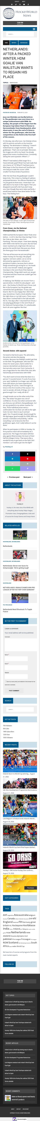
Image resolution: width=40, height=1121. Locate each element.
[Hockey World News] (20, 13)
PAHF (26, 936)
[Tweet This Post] (27, 454)
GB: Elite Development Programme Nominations (20, 790)
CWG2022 (21, 919)
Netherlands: (7, 546)
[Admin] (8, 1099)
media (29, 929)
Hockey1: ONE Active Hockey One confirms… (18, 870)
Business (5, 919)
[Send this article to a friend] (12, 463)
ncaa (8, 932)
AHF (5, 914)
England (8, 922)
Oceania (13, 936)
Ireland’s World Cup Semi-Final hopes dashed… (19, 847)
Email (6, 663)
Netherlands (14, 82)
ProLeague (8, 605)
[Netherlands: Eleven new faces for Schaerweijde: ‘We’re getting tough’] (20, 558)
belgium (32, 915)
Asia (16, 915)
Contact (17, 1)
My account (26, 1109)
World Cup (20, 946)
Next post (27, 477)
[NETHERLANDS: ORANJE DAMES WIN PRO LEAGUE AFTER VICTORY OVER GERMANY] (20, 580)
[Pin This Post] (27, 458)
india (6, 928)
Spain (10, 946)
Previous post (14, 477)
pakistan (7, 939)
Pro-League (16, 939)
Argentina (10, 915)
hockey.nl (13, 112)
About (23, 1)
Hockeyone (17, 925)
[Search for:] (20, 709)
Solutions (28, 943)
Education (26, 919)
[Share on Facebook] (12, 454)
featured (15, 922)
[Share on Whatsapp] (12, 468)
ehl (34, 918)
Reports (14, 43)
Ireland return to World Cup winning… (16, 774)
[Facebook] (28, 4)
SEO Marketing (22, 943)
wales (14, 946)
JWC (21, 929)
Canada (11, 918)
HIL (10, 926)
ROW (5, 942)
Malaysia (25, 929)
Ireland (16, 928)
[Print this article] (27, 463)
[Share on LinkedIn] (12, 458)
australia (23, 914)
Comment (7, 637)
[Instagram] (12, 4)
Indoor (11, 929)
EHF (30, 918)
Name (6, 654)
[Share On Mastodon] (27, 468)
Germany (27, 922)
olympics (20, 936)
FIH (4, 605)
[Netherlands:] (20, 538)
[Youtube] (24, 4)
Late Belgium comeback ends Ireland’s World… (19, 819)
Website (7, 672)
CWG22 (17, 919)
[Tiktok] (16, 4)
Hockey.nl (9, 447)
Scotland (13, 942)
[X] (20, 4)
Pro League (33, 939)
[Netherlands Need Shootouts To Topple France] (20, 601)
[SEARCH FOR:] (20, 34)
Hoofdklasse (7, 541)
